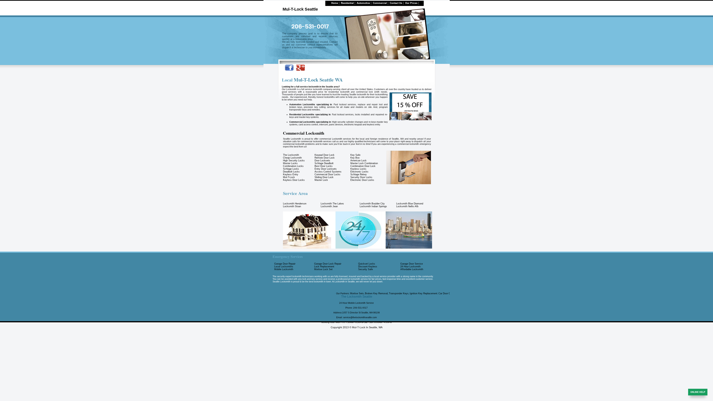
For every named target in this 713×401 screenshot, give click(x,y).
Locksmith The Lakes (332, 203)
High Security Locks (294, 160)
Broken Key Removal (360, 293)
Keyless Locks (358, 168)
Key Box (355, 157)
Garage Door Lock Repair (327, 263)
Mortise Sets (341, 293)
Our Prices (411, 3)
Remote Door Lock (325, 157)
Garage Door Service (411, 263)
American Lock (358, 160)
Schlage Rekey (358, 174)
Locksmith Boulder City (372, 203)
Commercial (380, 3)
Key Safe (355, 155)
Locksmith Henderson (294, 203)
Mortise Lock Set (323, 269)
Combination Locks (293, 166)
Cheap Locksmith (292, 157)
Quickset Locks (366, 263)
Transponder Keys (382, 293)
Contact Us (396, 3)
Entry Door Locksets (326, 168)
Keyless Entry (290, 174)
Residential (347, 3)
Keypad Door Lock (324, 155)
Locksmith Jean (329, 206)
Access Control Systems (328, 171)
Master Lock (321, 180)
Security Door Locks (361, 177)
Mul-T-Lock (289, 177)
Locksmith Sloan (292, 206)
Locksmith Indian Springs (373, 206)
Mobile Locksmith (283, 269)
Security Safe (365, 269)
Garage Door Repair (284, 263)
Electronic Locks (359, 171)
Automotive (363, 3)
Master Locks (290, 163)
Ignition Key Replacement (407, 293)
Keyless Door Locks (294, 180)
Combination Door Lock (362, 166)
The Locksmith (291, 155)
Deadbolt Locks (291, 171)
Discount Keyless (367, 266)
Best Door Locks (324, 166)
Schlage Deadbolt (324, 163)
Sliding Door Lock (324, 177)
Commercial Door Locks (327, 174)
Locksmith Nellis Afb (407, 206)
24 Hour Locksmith (410, 266)
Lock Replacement (324, 266)
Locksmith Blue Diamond (409, 203)
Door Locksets (322, 160)
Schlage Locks (291, 168)
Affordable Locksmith (411, 269)
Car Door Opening (431, 293)
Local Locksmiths (283, 266)
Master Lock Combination (364, 163)
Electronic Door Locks (362, 180)
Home (334, 3)
